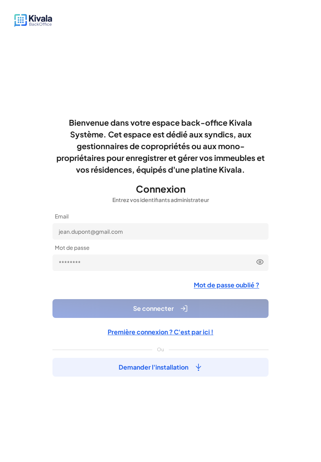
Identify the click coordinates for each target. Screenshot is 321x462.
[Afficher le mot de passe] (260, 262)
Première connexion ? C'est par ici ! (160, 332)
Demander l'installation (153, 367)
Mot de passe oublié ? (226, 285)
